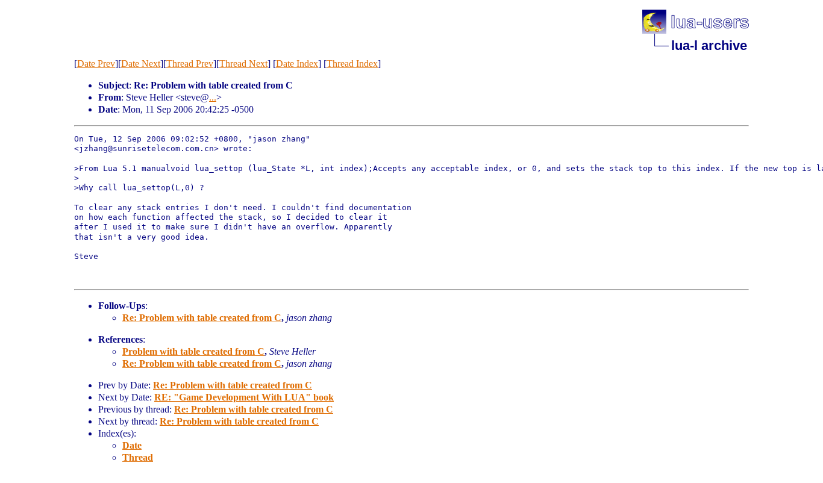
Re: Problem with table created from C (201, 318)
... (212, 97)
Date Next (140, 63)
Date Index (297, 63)
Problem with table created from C (193, 351)
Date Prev (96, 63)
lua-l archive (709, 45)
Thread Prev (189, 63)
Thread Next (243, 63)
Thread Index (352, 63)
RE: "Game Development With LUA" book (244, 397)
